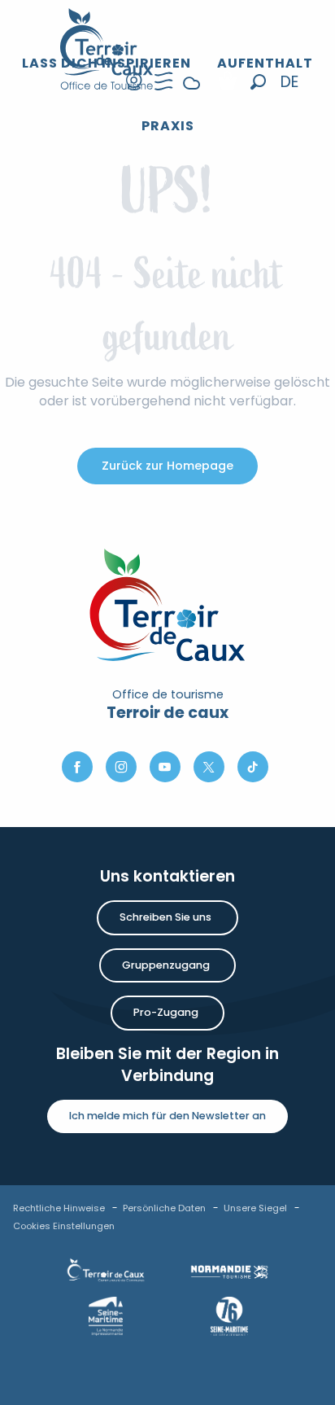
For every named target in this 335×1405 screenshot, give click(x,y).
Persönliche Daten (164, 1208)
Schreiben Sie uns (165, 917)
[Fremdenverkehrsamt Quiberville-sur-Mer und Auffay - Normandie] (107, 49)
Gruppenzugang (166, 965)
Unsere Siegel (255, 1208)
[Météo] (191, 95)
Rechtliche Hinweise (59, 1208)
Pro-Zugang (165, 1012)
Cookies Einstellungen (64, 1225)
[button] (258, 82)
